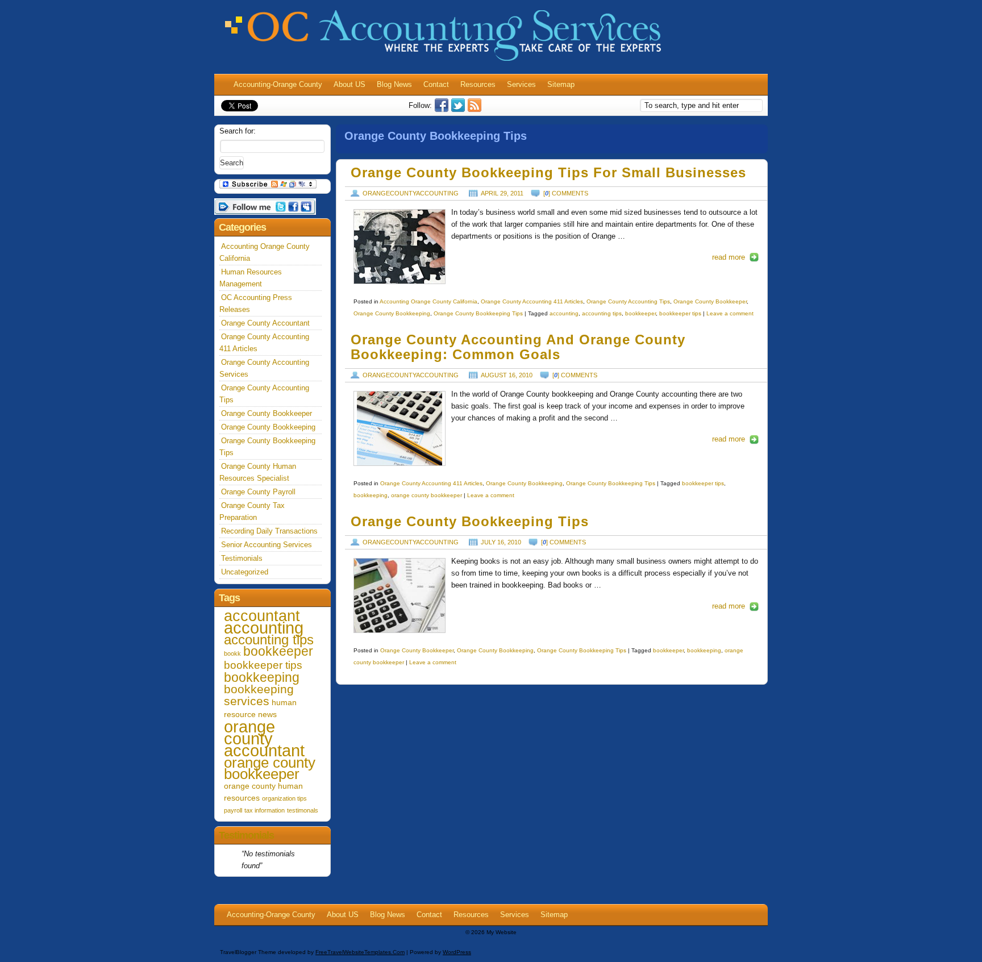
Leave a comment (730, 313)
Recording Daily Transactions (269, 531)
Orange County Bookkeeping (391, 313)
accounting (564, 313)
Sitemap (561, 84)
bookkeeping (370, 495)
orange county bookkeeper (426, 495)
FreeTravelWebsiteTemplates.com (360, 952)
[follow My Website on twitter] (459, 109)
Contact (436, 84)
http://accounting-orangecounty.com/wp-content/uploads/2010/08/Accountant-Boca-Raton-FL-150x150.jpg (399, 428)
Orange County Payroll (258, 492)
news (267, 714)
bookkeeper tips (680, 313)
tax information (264, 810)
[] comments (565, 193)
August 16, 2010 (506, 375)
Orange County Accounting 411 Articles (532, 301)
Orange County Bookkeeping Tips (478, 313)
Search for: (237, 131)
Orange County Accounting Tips (628, 301)
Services (521, 84)
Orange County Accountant (265, 323)
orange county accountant (264, 738)
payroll (233, 810)
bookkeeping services (259, 694)
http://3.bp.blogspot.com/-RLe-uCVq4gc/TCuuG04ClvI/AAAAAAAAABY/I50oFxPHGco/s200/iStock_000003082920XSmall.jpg (399, 246)
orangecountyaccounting (411, 193)
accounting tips (602, 313)
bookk (232, 653)
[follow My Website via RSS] (476, 109)
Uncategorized (244, 572)
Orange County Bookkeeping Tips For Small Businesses (548, 172)
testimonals (302, 810)
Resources (478, 84)
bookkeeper (640, 313)
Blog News (394, 84)
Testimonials (242, 558)
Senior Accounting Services (266, 544)
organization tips (284, 798)
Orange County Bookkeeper (710, 301)
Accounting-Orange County (278, 84)
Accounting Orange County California (428, 301)
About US (349, 84)
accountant (262, 615)
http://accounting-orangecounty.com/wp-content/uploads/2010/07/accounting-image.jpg (399, 595)
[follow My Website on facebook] (443, 109)
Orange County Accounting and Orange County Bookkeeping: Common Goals (518, 347)
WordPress (457, 952)
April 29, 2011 (502, 193)
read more (728, 257)
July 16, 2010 (501, 542)
